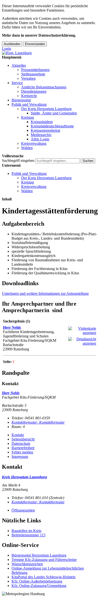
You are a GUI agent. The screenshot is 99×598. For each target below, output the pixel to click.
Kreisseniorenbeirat (45, 130)
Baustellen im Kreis (26, 531)
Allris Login (40, 139)
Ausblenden (12, 44)
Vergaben (28, 78)
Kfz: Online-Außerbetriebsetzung (37, 581)
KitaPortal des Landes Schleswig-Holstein (43, 577)
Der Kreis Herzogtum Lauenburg (46, 109)
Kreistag (27, 117)
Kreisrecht (29, 96)
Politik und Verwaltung (29, 104)
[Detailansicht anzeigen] (82, 343)
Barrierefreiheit (23, 448)
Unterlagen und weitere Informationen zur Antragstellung (45, 293)
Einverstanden (35, 44)
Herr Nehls (12, 327)
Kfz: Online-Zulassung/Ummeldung (39, 586)
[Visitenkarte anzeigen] (82, 333)
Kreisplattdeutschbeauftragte (52, 126)
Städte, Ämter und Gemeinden (54, 113)
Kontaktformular (38, 422)
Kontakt (18, 435)
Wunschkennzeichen (27, 564)
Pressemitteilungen (35, 70)
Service (17, 83)
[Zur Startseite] (17, 53)
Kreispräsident (42, 122)
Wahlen (27, 148)
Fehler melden (22, 452)
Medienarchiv (41, 135)
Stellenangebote (33, 74)
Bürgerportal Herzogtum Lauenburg (39, 555)
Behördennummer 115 (28, 535)
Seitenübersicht (23, 439)
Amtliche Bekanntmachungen (43, 87)
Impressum (20, 456)
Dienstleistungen (33, 91)
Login (6, 48)
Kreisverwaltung (33, 143)
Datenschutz (21, 443)
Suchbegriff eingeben (18, 160)
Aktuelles (19, 65)
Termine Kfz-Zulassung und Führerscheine (44, 560)
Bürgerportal (21, 100)
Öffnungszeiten (23, 510)
